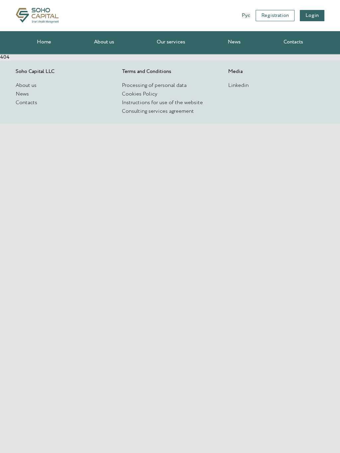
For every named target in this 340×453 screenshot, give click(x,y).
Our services (171, 42)
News (234, 42)
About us (104, 42)
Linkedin (238, 85)
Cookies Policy (139, 94)
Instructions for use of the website (162, 102)
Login (312, 15)
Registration (275, 15)
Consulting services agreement (158, 111)
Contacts (293, 42)
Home (44, 42)
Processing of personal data (154, 85)
